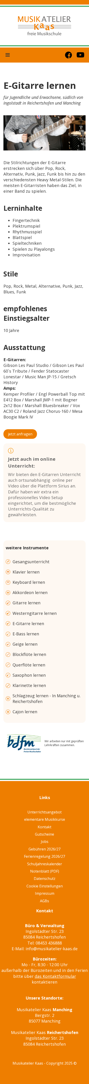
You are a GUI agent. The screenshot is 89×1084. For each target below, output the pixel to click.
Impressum (44, 893)
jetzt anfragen (20, 434)
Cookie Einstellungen (44, 886)
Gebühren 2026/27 (44, 849)
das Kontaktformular (55, 976)
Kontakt (44, 826)
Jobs (44, 841)
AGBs (44, 900)
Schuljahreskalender (44, 863)
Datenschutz (44, 878)
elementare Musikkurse (44, 819)
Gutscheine (44, 834)
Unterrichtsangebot (44, 812)
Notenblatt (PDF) (44, 871)
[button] (7, 55)
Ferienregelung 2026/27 (44, 856)
